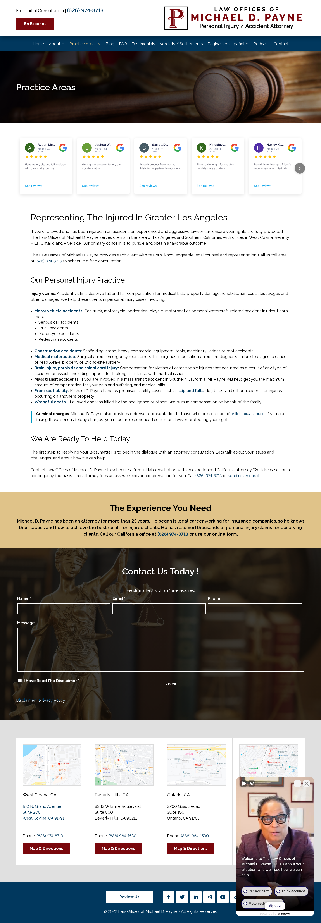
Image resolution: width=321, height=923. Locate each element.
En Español (35, 23)
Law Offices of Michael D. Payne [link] (148, 911)
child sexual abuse (248, 413)
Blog (110, 43)
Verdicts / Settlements (181, 43)
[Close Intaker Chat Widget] (306, 783)
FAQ (123, 43)
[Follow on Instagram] (209, 897)
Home (38, 43)
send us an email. (244, 475)
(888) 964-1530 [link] (122, 836)
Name (24, 598)
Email (119, 598)
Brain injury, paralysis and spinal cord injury (76, 368)
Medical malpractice (55, 356)
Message (27, 622)
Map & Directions (46, 848)
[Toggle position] (297, 783)
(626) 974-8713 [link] (85, 10)
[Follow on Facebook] (168, 897)
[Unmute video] (243, 783)
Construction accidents (58, 351)
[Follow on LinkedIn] (196, 897)
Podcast (261, 43)
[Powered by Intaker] (283, 914)
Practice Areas (83, 43)
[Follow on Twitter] (182, 897)
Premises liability (51, 390)
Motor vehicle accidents (58, 311)
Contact (281, 43)
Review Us (129, 897)
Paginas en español (226, 43)
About (54, 43)
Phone (214, 598)
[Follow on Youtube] (223, 897)
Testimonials (143, 43)
